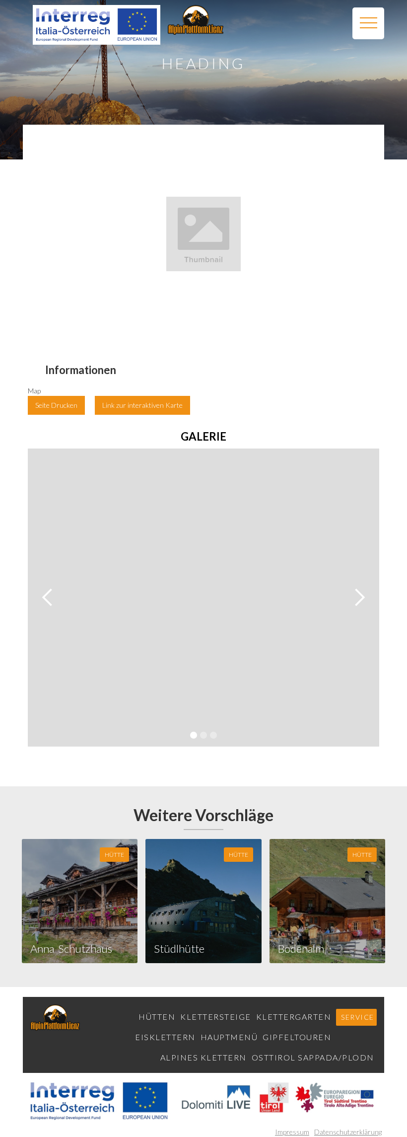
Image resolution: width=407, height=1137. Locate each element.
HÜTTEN (156, 1016)
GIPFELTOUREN (297, 1037)
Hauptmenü (229, 1037)
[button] (368, 23)
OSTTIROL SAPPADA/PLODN (313, 1057)
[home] (196, 20)
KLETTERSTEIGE (215, 1016)
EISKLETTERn (165, 1037)
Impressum (292, 1132)
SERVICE (357, 1017)
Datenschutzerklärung (348, 1132)
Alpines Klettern (203, 1057)
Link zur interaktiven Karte (142, 405)
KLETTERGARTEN (294, 1016)
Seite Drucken (56, 405)
